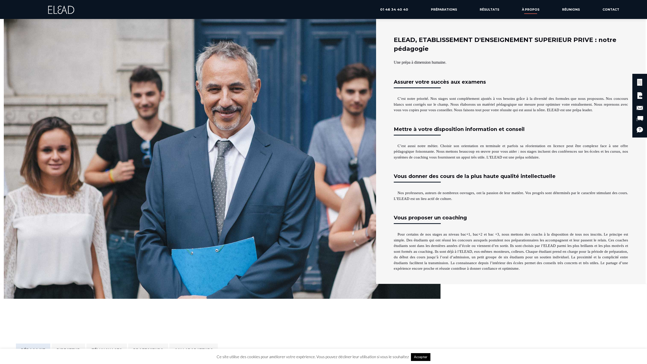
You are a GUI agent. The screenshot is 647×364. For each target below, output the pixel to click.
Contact (611, 9)
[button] (639, 81)
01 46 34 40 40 (394, 9)
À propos (530, 9)
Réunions (571, 9)
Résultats (489, 9)
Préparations (444, 9)
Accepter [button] (420, 357)
